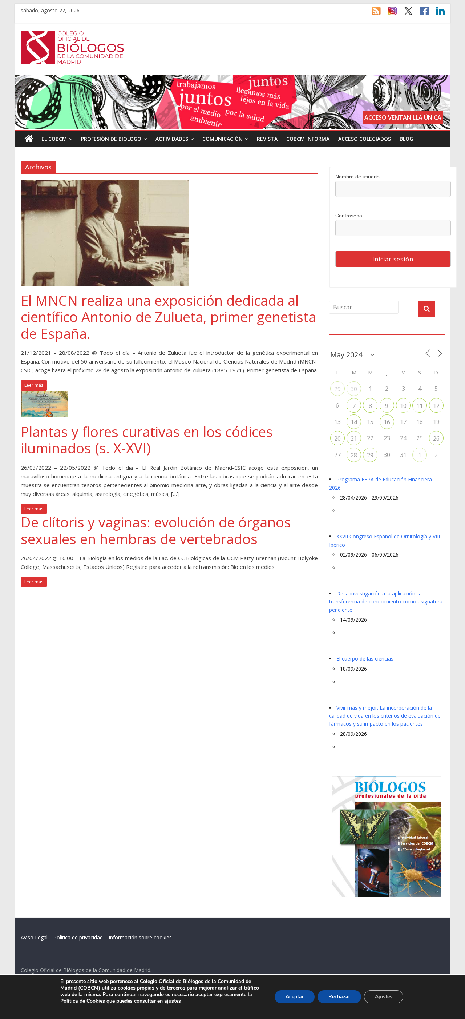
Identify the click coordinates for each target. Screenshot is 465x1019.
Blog (406, 138)
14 (354, 422)
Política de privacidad (78, 937)
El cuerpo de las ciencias (364, 658)
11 (419, 406)
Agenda (340, 330)
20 (337, 438)
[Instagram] (389, 14)
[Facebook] (421, 14)
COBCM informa (307, 138)
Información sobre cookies (140, 937)
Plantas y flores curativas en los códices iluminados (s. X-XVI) (147, 440)
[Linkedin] (437, 14)
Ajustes (383, 996)
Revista (267, 138)
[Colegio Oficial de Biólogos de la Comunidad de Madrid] (72, 35)
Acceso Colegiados (364, 138)
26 (436, 438)
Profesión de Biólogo (111, 138)
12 (436, 406)
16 (387, 422)
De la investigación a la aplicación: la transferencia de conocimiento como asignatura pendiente (385, 601)
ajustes (172, 1001)
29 (337, 389)
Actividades (171, 138)
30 (354, 389)
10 (403, 406)
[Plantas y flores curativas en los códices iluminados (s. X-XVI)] (44, 395)
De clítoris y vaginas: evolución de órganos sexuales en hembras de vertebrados (156, 530)
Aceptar (295, 996)
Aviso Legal (34, 937)
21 (354, 438)
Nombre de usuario (357, 177)
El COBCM (54, 138)
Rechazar (339, 996)
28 (354, 455)
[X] (405, 14)
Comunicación (222, 138)
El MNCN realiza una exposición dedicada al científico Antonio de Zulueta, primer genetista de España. (168, 317)
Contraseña (348, 215)
